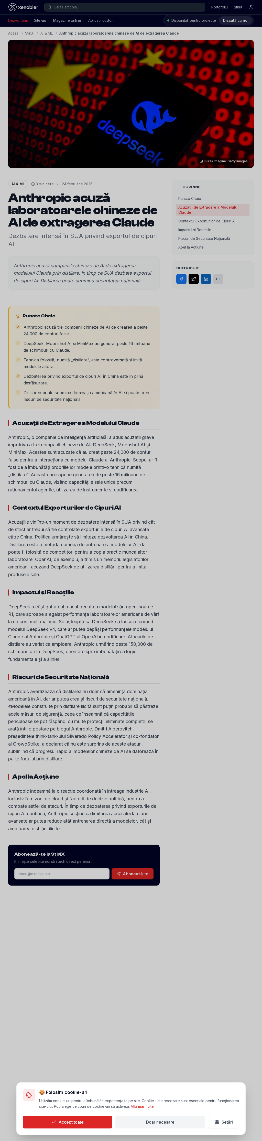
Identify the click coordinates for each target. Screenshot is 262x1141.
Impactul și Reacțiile (194, 230)
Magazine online (67, 20)
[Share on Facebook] (181, 279)
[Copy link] (218, 279)
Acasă (13, 33)
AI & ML (46, 33)
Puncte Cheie (189, 198)
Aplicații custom (101, 20)
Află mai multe (142, 1106)
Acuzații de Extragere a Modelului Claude (208, 209)
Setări (227, 1122)
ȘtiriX (238, 7)
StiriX (29, 33)
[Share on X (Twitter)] (194, 279)
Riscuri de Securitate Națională (204, 238)
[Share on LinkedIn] (206, 279)
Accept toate (71, 1122)
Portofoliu (219, 7)
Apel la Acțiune (191, 247)
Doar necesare (160, 1122)
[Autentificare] (251, 7)
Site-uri (40, 20)
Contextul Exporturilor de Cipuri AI (206, 221)
